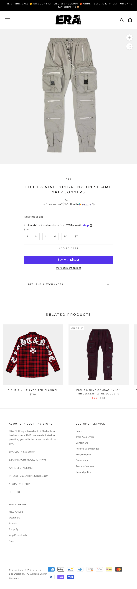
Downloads (82, 460)
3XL (77, 236)
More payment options (68, 268)
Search (79, 431)
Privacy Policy (83, 454)
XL (55, 236)
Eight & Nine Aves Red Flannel (33, 390)
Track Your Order (85, 437)
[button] (68, 204)
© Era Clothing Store (25, 570)
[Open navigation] (7, 19)
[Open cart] (130, 20)
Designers (14, 517)
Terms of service (85, 466)
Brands (13, 523)
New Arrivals (16, 511)
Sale (11, 541)
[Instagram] (18, 492)
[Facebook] (10, 492)
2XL (66, 236)
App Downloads (18, 535)
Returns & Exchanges (45, 284)
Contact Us (82, 443)
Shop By (13, 529)
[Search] (122, 20)
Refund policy (83, 472)
